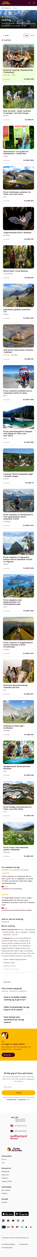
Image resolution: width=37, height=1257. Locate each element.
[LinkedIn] (3, 1220)
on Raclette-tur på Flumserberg (12, 888)
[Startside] (6, 3)
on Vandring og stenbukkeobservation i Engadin (17, 910)
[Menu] (34, 3)
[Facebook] (8, 1220)
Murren (7, 938)
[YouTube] (13, 1220)
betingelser (21, 1099)
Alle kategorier (6, 8)
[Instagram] (18, 1220)
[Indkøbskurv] (29, 3)
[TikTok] (23, 1220)
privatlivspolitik (11, 1099)
